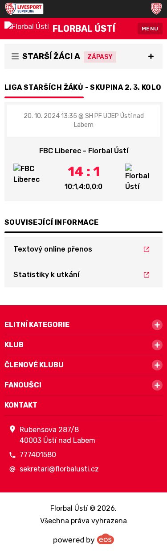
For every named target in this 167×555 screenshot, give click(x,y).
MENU (150, 28)
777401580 (38, 454)
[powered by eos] (83, 539)
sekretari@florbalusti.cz (59, 469)
